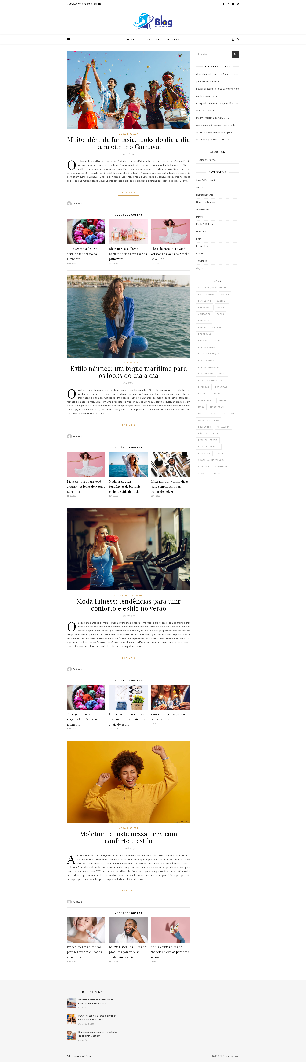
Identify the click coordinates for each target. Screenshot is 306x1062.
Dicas (222, 373)
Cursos (200, 187)
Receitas (218, 433)
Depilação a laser (209, 340)
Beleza (225, 294)
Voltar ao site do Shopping (160, 39)
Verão (202, 473)
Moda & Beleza (128, 134)
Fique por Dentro (205, 202)
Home (130, 39)
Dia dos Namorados (210, 367)
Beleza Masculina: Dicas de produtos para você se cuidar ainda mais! (127, 952)
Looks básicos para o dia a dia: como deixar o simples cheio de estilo (127, 719)
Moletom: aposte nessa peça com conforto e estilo (128, 837)
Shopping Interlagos (211, 460)
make (201, 407)
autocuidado (206, 294)
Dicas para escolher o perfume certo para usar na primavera (128, 254)
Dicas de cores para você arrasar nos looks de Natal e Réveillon (170, 254)
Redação (77, 203)
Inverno (224, 400)
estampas (221, 387)
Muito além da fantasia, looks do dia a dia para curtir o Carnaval (128, 143)
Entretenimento (204, 194)
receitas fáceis (207, 440)
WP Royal (86, 1056)
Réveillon (204, 453)
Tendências (222, 466)
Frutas (202, 393)
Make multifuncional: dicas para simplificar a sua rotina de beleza (169, 486)
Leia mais (128, 192)
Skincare (203, 466)
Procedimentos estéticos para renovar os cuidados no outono (84, 952)
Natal (214, 413)
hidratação (205, 400)
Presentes (202, 246)
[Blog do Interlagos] (153, 21)
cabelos (222, 301)
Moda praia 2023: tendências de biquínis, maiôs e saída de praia (125, 486)
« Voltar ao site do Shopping (84, 4)
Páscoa (202, 433)
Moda (201, 413)
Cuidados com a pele (211, 327)
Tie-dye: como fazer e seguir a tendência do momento (82, 254)
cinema (220, 307)
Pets (198, 238)
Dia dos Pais (206, 373)
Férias (217, 393)
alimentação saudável (212, 287)
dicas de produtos (210, 380)
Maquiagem (217, 407)
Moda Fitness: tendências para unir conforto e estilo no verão (128, 604)
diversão (203, 387)
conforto (204, 314)
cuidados (204, 320)
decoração (205, 334)
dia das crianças (208, 354)
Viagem (200, 268)
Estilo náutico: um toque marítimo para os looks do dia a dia (128, 371)
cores (220, 314)
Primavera (223, 427)
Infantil (199, 216)
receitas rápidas (208, 447)
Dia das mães (206, 360)
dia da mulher (207, 347)
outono (229, 413)
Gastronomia (203, 209)
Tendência (201, 260)
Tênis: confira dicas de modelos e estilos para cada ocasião (170, 952)
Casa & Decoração (206, 180)
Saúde (139, 595)
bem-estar (204, 301)
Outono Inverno (208, 420)
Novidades (202, 231)
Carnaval (204, 307)
